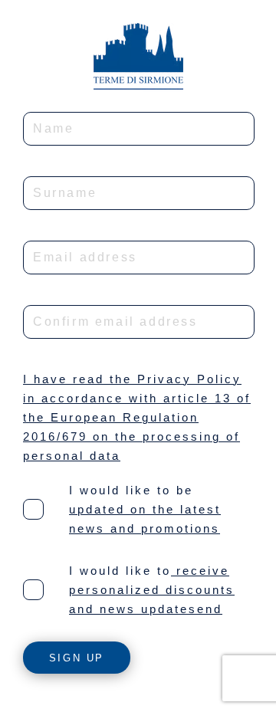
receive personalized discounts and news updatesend (152, 589)
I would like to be (131, 490)
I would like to (120, 570)
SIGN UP (76, 658)
